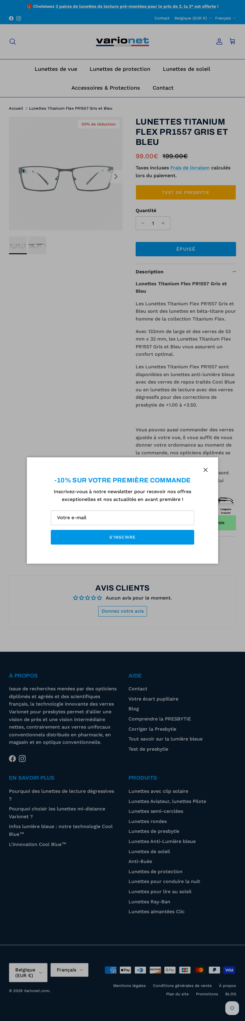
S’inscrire (122, 537)
